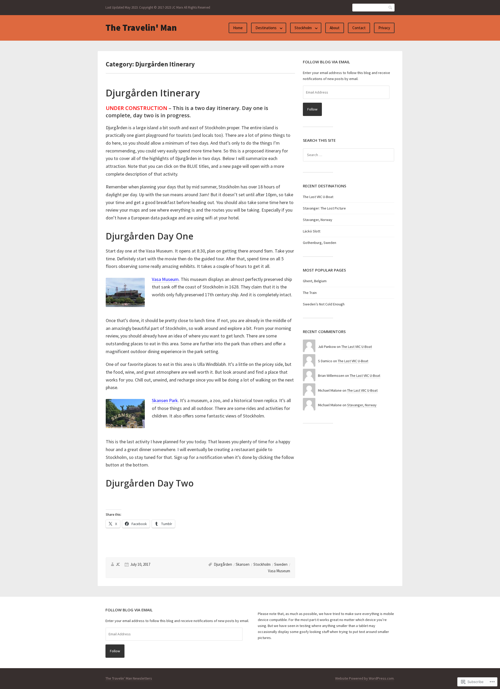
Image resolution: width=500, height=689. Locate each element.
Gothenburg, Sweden (319, 242)
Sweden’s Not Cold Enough (324, 304)
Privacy (384, 27)
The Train (310, 292)
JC (118, 564)
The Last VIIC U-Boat (318, 196)
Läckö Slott (311, 231)
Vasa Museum (279, 570)
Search (391, 7)
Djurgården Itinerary (153, 93)
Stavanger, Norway (317, 219)
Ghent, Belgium (315, 281)
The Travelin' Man (141, 27)
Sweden (281, 564)
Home (238, 27)
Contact (359, 27)
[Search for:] (348, 154)
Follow (312, 109)
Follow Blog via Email (326, 61)
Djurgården (223, 564)
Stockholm (303, 27)
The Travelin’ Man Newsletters (128, 678)
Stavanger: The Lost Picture (324, 208)
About (335, 27)
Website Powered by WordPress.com (364, 678)
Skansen (242, 564)
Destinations (266, 27)
